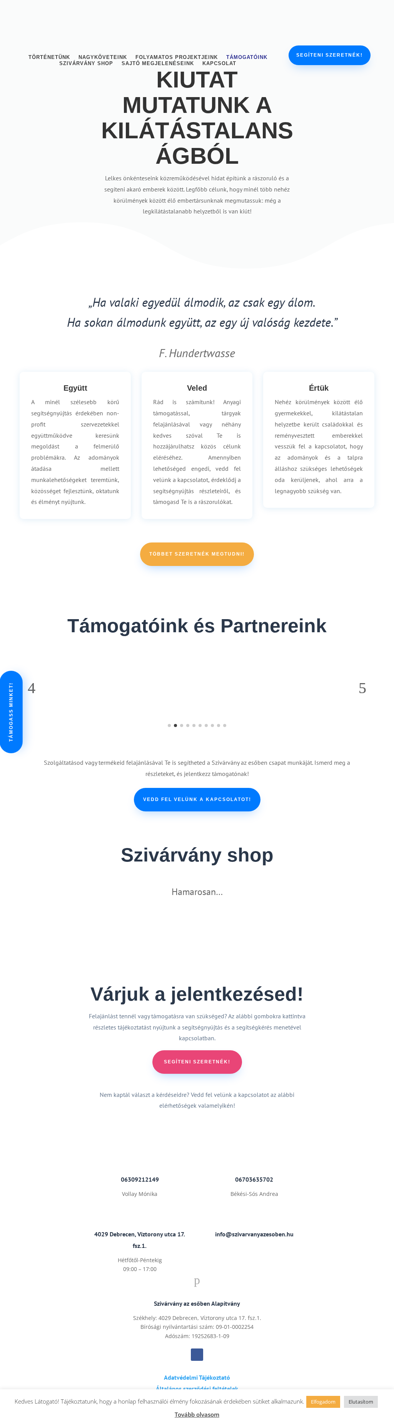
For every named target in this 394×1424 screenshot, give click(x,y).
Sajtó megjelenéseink (158, 65)
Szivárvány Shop (86, 65)
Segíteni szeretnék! (329, 55)
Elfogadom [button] (323, 1401)
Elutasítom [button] (361, 1401)
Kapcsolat (219, 65)
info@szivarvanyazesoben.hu (254, 1234)
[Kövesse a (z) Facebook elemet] (197, 1354)
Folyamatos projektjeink (176, 58)
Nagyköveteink (102, 58)
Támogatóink (246, 58)
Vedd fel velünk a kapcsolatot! (197, 799)
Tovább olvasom (197, 1414)
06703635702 (254, 1179)
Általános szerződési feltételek (197, 1388)
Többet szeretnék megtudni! (197, 554)
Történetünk (49, 58)
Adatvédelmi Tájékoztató (197, 1377)
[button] (31, 688)
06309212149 (140, 1179)
